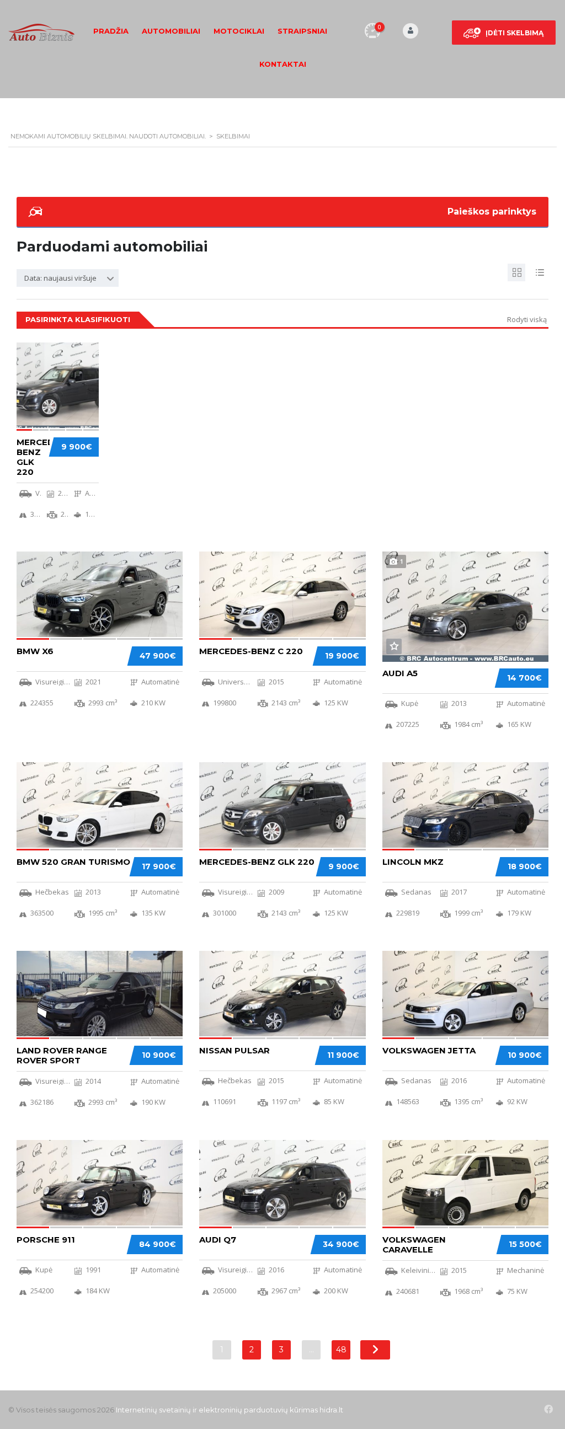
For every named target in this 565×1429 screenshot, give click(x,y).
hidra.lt (331, 1409)
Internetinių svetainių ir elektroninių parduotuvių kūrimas (217, 1409)
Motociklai (239, 30)
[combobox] (68, 278)
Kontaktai (282, 64)
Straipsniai (302, 30)
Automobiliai (171, 30)
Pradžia (111, 30)
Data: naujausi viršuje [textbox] (60, 278)
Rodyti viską (527, 319)
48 (341, 1350)
